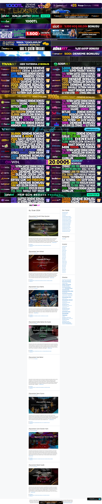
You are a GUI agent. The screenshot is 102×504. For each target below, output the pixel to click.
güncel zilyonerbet (32, 280)
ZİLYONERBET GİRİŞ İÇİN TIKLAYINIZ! (51, 39)
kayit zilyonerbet (69, 282)
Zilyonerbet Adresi (65, 212)
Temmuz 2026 (64, 246)
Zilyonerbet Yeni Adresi (36, 251)
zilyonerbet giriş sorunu (64, 298)
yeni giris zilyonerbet (66, 287)
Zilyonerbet (31, 244)
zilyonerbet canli (64, 292)
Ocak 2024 (64, 270)
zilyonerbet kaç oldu (70, 305)
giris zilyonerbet (32, 422)
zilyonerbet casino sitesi (64, 295)
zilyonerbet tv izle (65, 318)
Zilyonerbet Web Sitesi (70, 318)
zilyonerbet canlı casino (70, 294)
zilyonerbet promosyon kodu (65, 310)
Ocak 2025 (64, 254)
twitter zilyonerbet (66, 284)
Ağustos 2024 (64, 261)
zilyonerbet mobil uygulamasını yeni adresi (40, 280)
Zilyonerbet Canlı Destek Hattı (38, 429)
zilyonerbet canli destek (67, 293)
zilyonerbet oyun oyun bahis (44, 315)
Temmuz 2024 (64, 262)
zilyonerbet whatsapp (65, 319)
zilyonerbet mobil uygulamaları (40, 387)
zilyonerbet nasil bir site (64, 307)
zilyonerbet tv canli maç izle (66, 317)
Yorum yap (31, 246)
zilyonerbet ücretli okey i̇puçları (47, 245)
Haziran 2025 (64, 250)
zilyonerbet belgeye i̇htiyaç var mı (38, 422)
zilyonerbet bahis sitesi (67, 291)
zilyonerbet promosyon (65, 309)
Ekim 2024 (64, 258)
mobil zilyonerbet (32, 245)
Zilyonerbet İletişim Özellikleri (66, 217)
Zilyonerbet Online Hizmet (66, 227)
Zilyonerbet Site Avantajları (66, 219)
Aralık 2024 (64, 255)
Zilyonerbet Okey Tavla (66, 228)
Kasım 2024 (64, 257)
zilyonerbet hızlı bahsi (32, 387)
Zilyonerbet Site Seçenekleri (66, 221)
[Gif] (51, 96)
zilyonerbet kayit (32, 315)
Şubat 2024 (64, 269)
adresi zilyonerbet (64, 279)
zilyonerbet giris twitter (69, 295)
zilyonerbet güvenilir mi (64, 303)
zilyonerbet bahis (65, 289)
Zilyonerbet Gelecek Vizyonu (66, 220)
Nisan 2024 (64, 266)
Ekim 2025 (64, 247)
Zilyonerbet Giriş (64, 213)
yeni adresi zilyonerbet (65, 285)
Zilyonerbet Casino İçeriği (66, 224)
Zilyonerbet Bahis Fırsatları (66, 216)
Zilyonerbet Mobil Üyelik (36, 465)
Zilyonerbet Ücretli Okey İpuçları (39, 216)
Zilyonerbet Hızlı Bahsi (36, 357)
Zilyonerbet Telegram (65, 314)
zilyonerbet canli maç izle (64, 294)
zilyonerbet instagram (65, 304)
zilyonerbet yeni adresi (49, 280)
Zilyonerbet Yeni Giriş (66, 322)
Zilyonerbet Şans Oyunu (36, 393)
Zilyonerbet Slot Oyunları (66, 231)
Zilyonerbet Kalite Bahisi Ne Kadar (40, 322)
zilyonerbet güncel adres (64, 301)
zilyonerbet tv (63, 316)
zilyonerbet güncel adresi (66, 302)
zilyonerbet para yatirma (66, 308)
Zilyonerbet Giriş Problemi (66, 223)
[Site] (25, 69)
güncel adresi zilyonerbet (64, 282)
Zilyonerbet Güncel (67, 300)
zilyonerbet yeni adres (47, 387)
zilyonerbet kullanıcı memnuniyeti (65, 306)
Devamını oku (54, 242)
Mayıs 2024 (64, 265)
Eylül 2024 (64, 259)
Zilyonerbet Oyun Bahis (36, 287)
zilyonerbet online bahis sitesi (38, 245)
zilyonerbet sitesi (66, 311)
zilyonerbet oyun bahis (37, 315)
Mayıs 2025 (64, 251)
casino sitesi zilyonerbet (68, 279)
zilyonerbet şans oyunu (46, 422)
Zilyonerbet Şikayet (69, 323)
